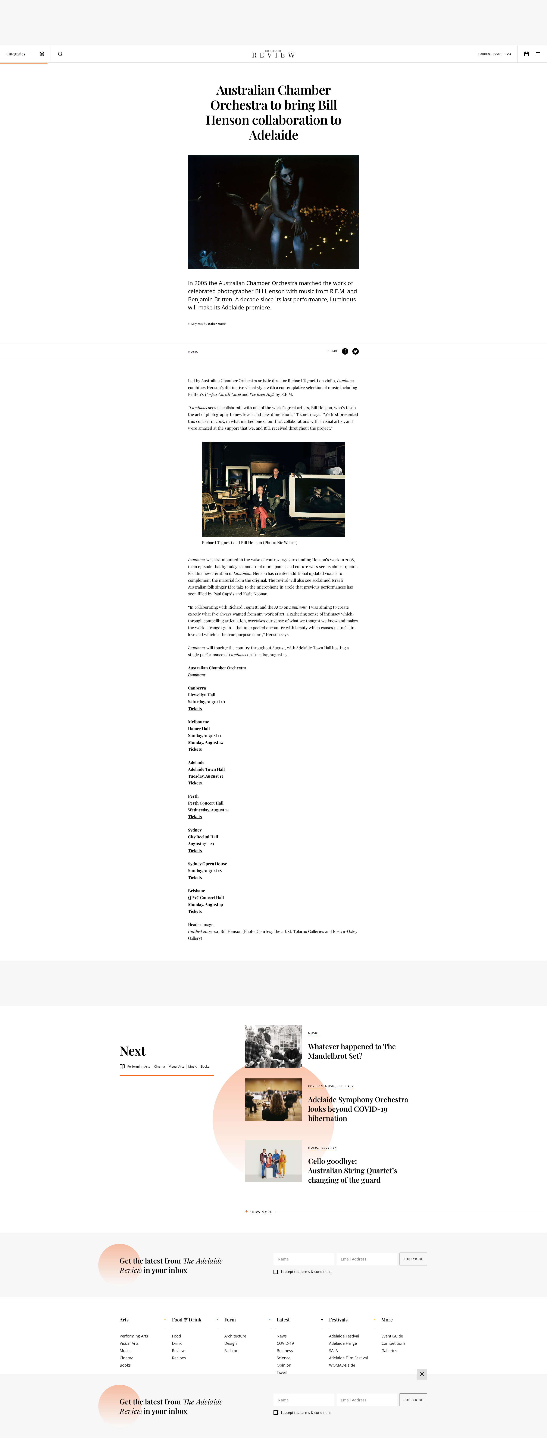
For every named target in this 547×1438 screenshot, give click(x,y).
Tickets (195, 708)
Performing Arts (138, 1066)
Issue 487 (346, 1086)
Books (205, 1066)
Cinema (159, 1066)
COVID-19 (315, 1086)
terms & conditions (315, 1271)
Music (193, 352)
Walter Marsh (217, 324)
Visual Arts (176, 1066)
